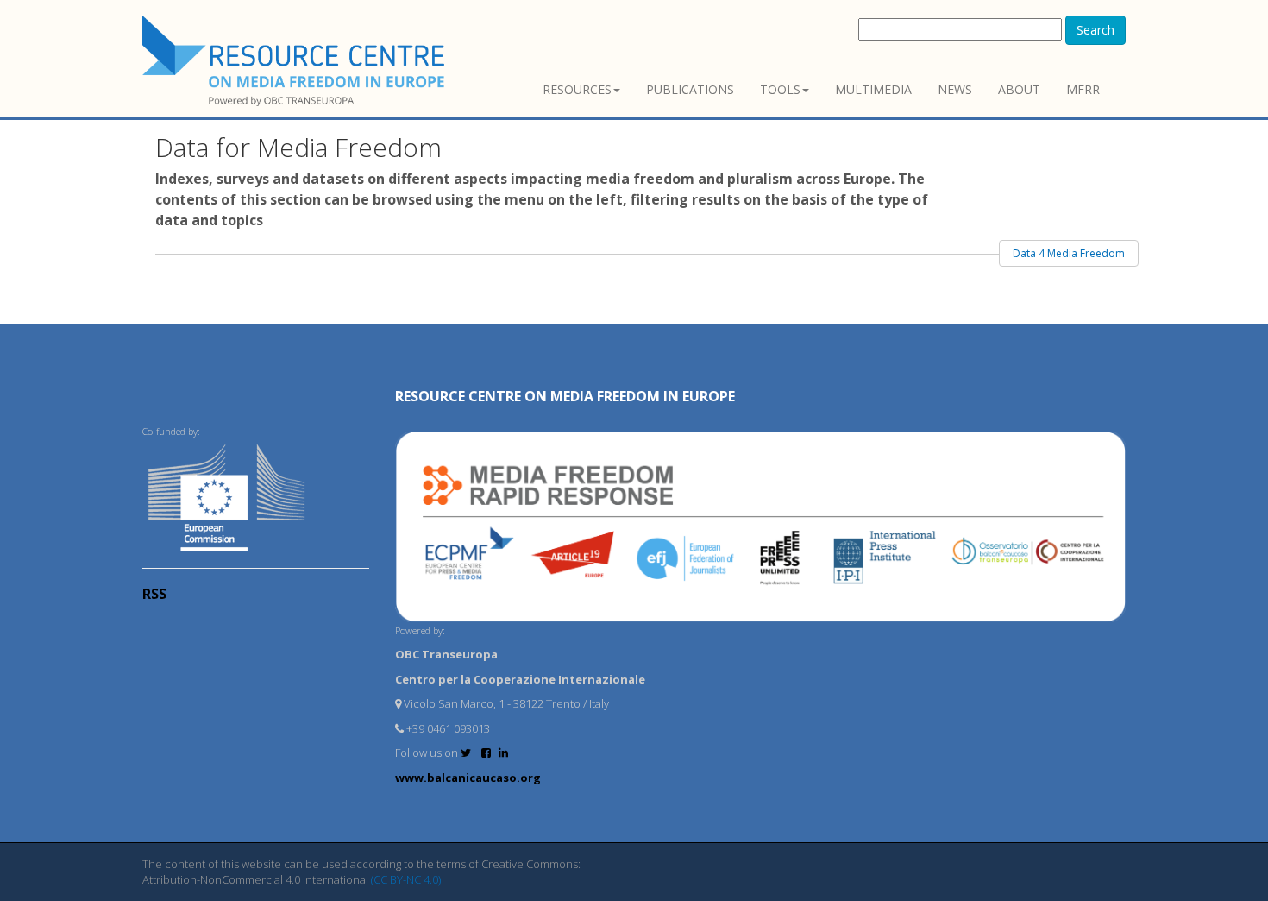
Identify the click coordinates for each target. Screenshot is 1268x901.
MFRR (1083, 89)
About (1019, 89)
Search (1095, 30)
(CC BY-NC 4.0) (406, 879)
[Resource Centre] (295, 61)
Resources (577, 89)
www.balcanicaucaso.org (468, 777)
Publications (690, 89)
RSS (154, 593)
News (955, 89)
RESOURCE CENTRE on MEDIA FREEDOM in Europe (565, 396)
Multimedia (873, 89)
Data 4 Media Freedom (1069, 253)
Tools (780, 89)
